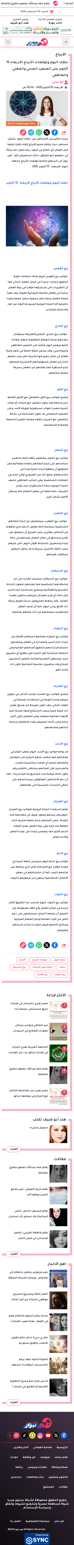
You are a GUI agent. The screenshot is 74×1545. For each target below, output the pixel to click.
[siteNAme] (37, 42)
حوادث (14, 1457)
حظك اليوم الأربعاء (43, 967)
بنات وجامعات (35, 1477)
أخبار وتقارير (21, 1447)
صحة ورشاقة (60, 1467)
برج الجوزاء (60, 974)
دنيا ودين (16, 1477)
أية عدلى (58, 82)
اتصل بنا (15, 1521)
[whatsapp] (23, 132)
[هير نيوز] (37, 1422)
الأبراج (22, 960)
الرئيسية (62, 1447)
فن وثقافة (29, 1457)
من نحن (59, 1521)
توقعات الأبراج (39, 960)
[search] (8, 42)
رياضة (19, 1467)
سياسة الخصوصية (38, 1521)
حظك (62, 967)
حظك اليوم (60, 960)
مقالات (63, 1487)
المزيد (14, 1149)
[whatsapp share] (39, 132)
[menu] (66, 42)
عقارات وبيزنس (37, 1467)
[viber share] (31, 132)
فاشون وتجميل (58, 1477)
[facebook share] (55, 132)
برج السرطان (19, 967)
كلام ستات (61, 1457)
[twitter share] (47, 132)
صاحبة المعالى (42, 1447)
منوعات (45, 1457)
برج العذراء (42, 974)
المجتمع (48, 1487)
